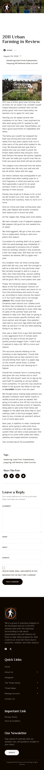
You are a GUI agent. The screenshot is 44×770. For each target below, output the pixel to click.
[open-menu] (39, 7)
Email (5, 547)
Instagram (9, 677)
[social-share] (6, 476)
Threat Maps (10, 688)
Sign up (12, 752)
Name (5, 537)
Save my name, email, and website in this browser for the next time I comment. (19, 573)
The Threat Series (12, 683)
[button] (22, 672)
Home (7, 667)
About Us (9, 672)
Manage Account (12, 693)
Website (5, 558)
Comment (7, 506)
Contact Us (10, 699)
